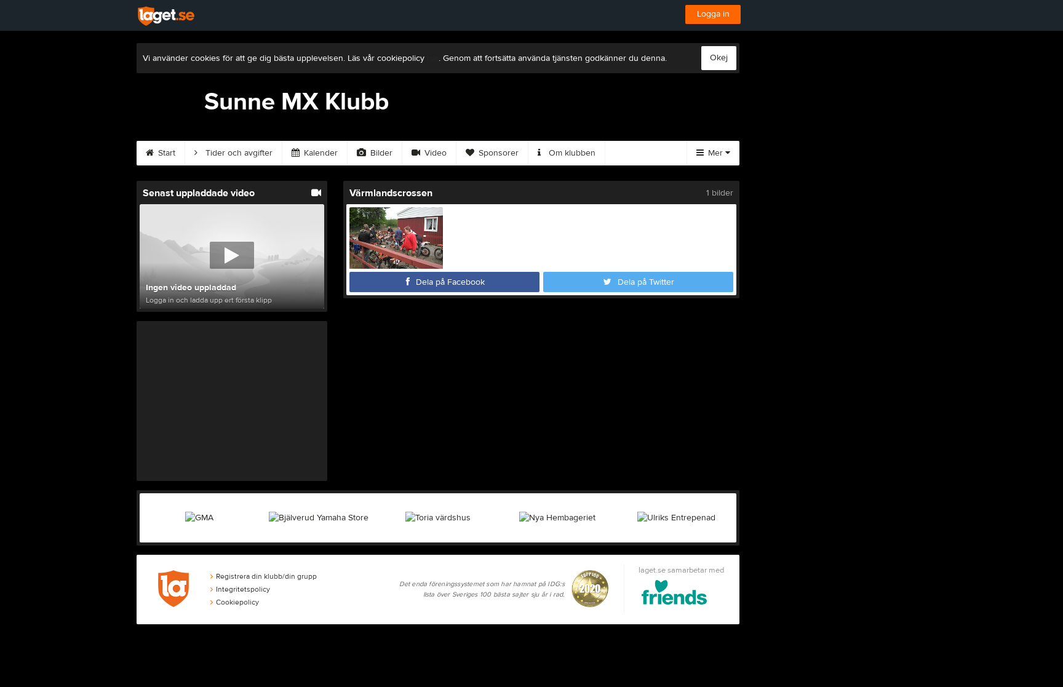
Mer (715, 153)
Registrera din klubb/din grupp (266, 576)
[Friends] (674, 594)
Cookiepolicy (237, 602)
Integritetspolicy (243, 589)
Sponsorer (497, 153)
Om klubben (570, 153)
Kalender (319, 153)
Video (434, 153)
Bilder (380, 153)
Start (165, 153)
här (433, 58)
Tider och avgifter (238, 153)
